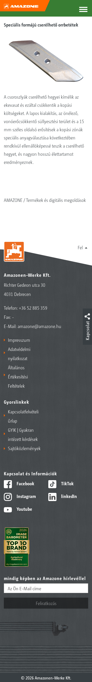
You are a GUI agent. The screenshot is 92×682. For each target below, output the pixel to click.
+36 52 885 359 (33, 307)
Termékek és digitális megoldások (56, 200)
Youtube (24, 508)
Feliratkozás (46, 603)
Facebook (25, 483)
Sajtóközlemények (24, 448)
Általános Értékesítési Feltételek (18, 376)
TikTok (67, 483)
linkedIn (68, 496)
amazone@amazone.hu (39, 326)
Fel (80, 247)
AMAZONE (13, 200)
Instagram (26, 496)
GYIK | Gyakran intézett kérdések (23, 434)
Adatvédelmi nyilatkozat (19, 353)
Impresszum (19, 339)
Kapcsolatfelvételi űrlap (23, 416)
